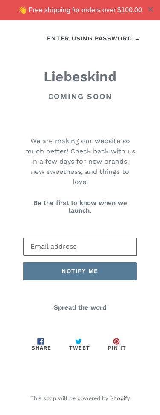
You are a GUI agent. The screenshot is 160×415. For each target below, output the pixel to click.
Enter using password (94, 38)
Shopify (120, 398)
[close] (150, 9)
